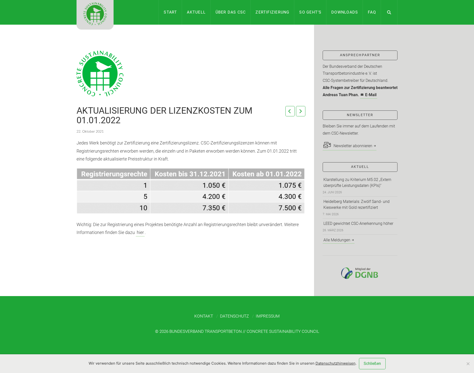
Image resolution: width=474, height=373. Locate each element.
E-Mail (370, 94)
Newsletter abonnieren (352, 145)
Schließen (372, 363)
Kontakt (203, 316)
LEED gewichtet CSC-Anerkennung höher (358, 223)
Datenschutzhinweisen (336, 363)
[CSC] (95, 15)
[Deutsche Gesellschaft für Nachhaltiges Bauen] (360, 273)
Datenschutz (234, 316)
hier (140, 232)
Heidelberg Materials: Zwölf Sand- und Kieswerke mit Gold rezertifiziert (356, 204)
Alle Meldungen (336, 240)
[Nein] (467, 363)
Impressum (268, 316)
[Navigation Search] (389, 12)
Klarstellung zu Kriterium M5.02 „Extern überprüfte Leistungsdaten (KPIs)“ (357, 182)
